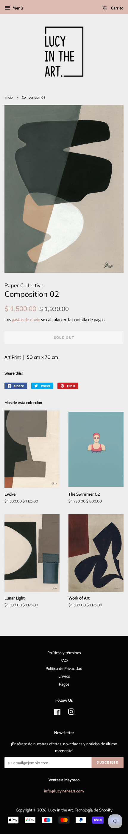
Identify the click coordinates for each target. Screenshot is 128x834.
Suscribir (107, 762)
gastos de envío (26, 319)
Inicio (8, 97)
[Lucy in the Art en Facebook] (57, 713)
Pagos (64, 684)
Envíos (64, 676)
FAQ (64, 660)
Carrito (117, 8)
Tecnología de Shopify (94, 810)
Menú (17, 8)
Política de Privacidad (64, 668)
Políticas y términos (64, 652)
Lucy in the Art (60, 810)
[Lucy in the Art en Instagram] (71, 713)
